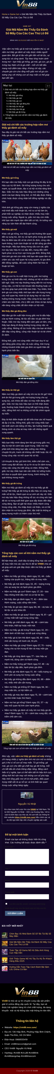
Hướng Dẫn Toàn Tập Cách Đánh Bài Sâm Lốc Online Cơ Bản (29, 968)
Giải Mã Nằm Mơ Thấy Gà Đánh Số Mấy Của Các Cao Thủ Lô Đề (30, 943)
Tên (7, 869)
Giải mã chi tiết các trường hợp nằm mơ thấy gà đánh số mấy (26, 91)
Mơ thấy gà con (15, 101)
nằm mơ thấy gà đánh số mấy (29, 756)
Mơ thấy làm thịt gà (17, 109)
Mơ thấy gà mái (15, 98)
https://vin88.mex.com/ (25, 817)
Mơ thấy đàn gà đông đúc (19, 104)
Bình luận (10, 847)
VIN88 (41, 564)
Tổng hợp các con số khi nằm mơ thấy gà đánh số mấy (26, 116)
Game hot (14, 14)
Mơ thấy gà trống (16, 95)
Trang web (9, 892)
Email (8, 880)
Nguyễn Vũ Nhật (37, 40)
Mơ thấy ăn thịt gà (16, 106)
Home (5, 14)
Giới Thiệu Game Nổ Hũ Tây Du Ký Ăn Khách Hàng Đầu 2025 (30, 959)
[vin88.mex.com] (27, 4)
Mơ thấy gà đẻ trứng (17, 112)
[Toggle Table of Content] (46, 86)
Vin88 (5, 1001)
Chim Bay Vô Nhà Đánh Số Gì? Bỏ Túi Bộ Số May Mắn (30, 935)
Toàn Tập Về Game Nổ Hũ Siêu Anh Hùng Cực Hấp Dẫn (29, 951)
